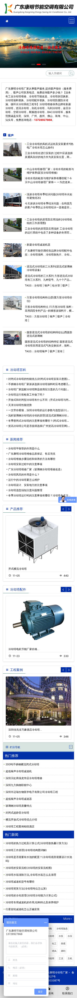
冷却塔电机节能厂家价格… (23, 649)
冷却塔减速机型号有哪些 (20, 881)
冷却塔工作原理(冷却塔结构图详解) (26, 850)
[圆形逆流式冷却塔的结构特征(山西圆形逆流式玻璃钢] (12, 337)
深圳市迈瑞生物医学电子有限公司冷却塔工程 (32, 791)
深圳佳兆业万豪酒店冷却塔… (25, 729)
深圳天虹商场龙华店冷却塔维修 (24, 778)
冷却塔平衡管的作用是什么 (24, 448)
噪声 (47, 285)
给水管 (56, 285)
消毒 (49, 928)
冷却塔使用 (48, 958)
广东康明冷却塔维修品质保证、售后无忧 (31, 453)
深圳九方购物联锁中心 (19, 785)
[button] (33, 64)
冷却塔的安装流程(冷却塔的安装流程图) (29, 867)
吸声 (65, 285)
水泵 (61, 936)
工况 (61, 958)
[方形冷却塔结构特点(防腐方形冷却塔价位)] (12, 302)
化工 (54, 943)
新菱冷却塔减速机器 (38, 244)
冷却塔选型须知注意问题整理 (25, 490)
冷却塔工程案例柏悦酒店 (20, 826)
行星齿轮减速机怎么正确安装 (23, 909)
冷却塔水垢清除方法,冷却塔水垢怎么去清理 (31, 874)
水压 (70, 936)
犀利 (63, 951)
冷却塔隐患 (62, 928)
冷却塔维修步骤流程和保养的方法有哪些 (31, 458)
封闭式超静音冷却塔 (17, 812)
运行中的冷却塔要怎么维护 (24, 479)
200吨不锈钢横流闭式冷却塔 (22, 764)
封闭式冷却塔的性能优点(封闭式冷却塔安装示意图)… (39, 378)
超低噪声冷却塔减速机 (19, 771)
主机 (70, 958)
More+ (67, 918)
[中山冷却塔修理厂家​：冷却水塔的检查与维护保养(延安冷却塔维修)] (12, 174)
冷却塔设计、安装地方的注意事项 (27, 485)
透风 (54, 951)
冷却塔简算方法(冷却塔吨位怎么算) (26, 888)
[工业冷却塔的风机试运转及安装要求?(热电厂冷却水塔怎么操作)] (12, 149)
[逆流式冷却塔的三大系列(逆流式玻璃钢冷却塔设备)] (12, 271)
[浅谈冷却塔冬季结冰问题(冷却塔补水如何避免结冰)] (12, 199)
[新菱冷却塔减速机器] (12, 249)
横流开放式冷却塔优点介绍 (21, 819)
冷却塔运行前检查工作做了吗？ (26, 394)
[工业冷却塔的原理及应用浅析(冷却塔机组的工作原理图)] (12, 224)
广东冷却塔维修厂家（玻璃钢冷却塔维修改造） (35, 469)
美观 (63, 943)
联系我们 (67, 993)
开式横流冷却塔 (17, 568)
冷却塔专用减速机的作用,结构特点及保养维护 (32, 902)
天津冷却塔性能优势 (20, 405)
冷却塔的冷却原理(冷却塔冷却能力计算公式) (31, 895)
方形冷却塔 (40, 316)
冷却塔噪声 (40, 351)
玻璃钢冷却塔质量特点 (19, 805)
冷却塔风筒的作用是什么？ (24, 474)
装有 (60, 351)
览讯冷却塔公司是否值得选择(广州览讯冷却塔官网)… (39, 425)
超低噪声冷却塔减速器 (19, 798)
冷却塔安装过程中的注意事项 (25, 464)
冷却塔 (38, 285)
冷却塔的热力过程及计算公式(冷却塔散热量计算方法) (37, 843)
